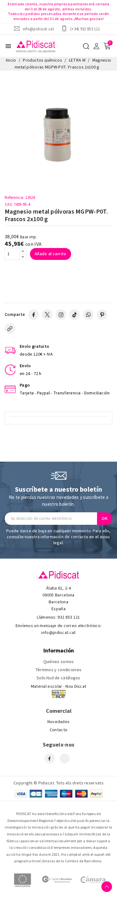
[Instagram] (61, 314)
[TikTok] (74, 314)
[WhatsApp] (88, 314)
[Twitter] (47, 314)
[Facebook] (33, 314)
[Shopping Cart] (107, 46)
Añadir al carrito (50, 254)
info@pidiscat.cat (38, 29)
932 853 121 (68, 617)
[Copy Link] (10, 328)
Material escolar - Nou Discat (58, 686)
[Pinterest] (102, 314)
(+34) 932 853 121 (85, 29)
